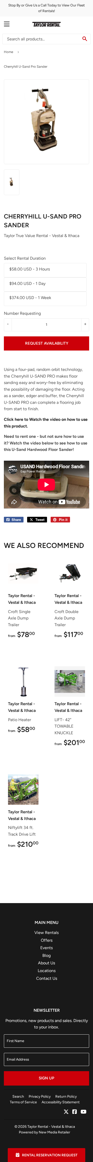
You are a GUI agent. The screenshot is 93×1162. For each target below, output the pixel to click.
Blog (46, 955)
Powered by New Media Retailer (44, 1132)
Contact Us (46, 978)
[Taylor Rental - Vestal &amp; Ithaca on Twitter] (66, 1112)
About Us (46, 962)
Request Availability (46, 343)
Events (46, 947)
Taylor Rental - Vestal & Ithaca (51, 1126)
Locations (47, 970)
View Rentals (46, 932)
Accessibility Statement (61, 1102)
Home (8, 52)
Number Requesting (22, 313)
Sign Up (46, 1078)
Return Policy (66, 1096)
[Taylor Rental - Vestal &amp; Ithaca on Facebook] (74, 1112)
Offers (46, 940)
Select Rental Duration (25, 258)
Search (18, 1096)
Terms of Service (23, 1102)
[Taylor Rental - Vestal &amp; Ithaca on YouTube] (84, 1112)
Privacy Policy (40, 1096)
